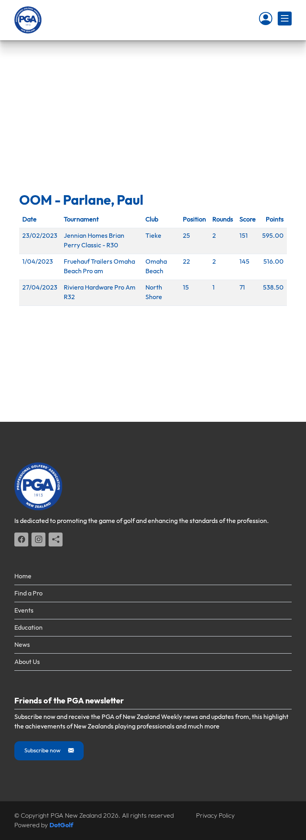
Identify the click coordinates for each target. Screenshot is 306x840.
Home (22, 576)
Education (28, 628)
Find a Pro (28, 593)
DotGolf (61, 825)
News (22, 645)
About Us (27, 662)
